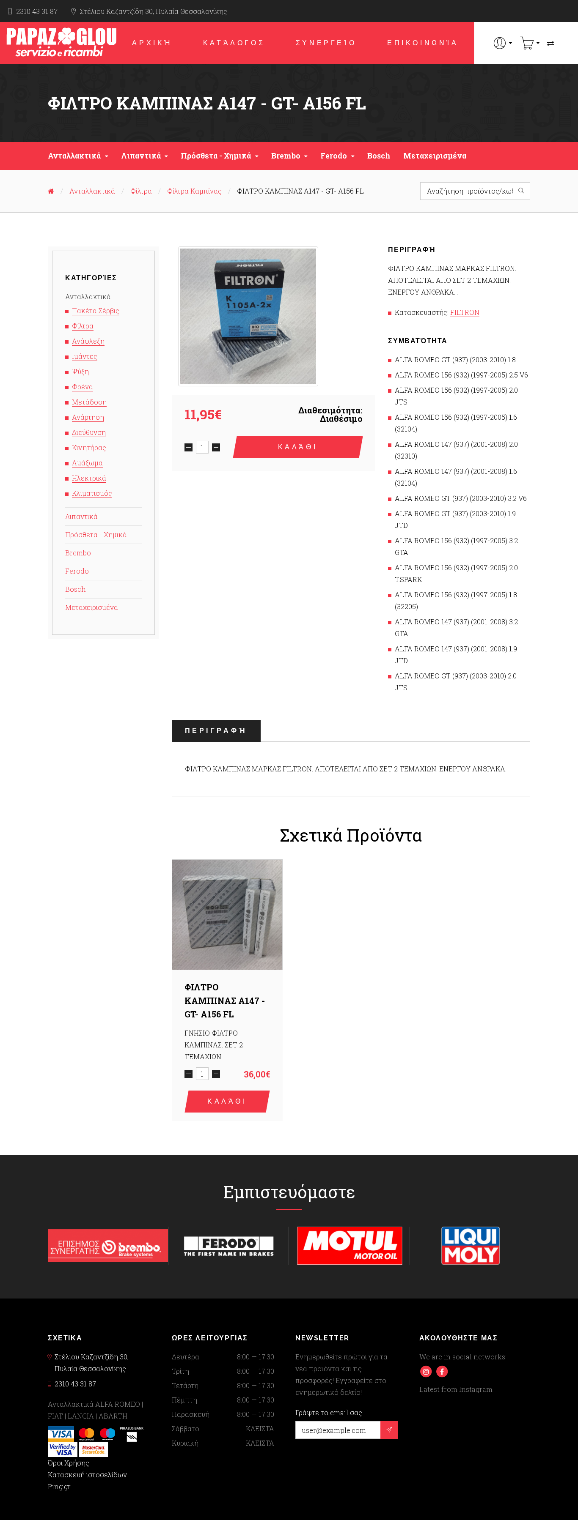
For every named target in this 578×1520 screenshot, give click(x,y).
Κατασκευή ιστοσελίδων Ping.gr (87, 1480)
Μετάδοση (89, 401)
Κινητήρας (89, 447)
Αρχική (152, 43)
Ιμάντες (84, 356)
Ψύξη (80, 371)
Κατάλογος (234, 43)
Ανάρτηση (88, 417)
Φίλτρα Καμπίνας (194, 190)
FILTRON (464, 312)
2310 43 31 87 (37, 11)
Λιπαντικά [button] (141, 156)
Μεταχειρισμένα (434, 156)
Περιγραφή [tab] (216, 731)
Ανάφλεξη (88, 340)
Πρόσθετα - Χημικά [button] (216, 156)
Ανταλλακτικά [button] (74, 156)
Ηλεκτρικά (89, 477)
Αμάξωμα (87, 462)
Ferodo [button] (333, 156)
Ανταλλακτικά (92, 190)
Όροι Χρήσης (68, 1462)
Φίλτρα (141, 190)
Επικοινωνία (423, 43)
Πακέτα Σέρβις (95, 310)
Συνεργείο (326, 43)
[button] (503, 43)
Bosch (379, 156)
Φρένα (82, 386)
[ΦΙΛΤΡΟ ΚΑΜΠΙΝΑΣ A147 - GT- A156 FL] (248, 316)
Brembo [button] (285, 156)
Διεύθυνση (89, 432)
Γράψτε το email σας (328, 1412)
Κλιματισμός (92, 493)
